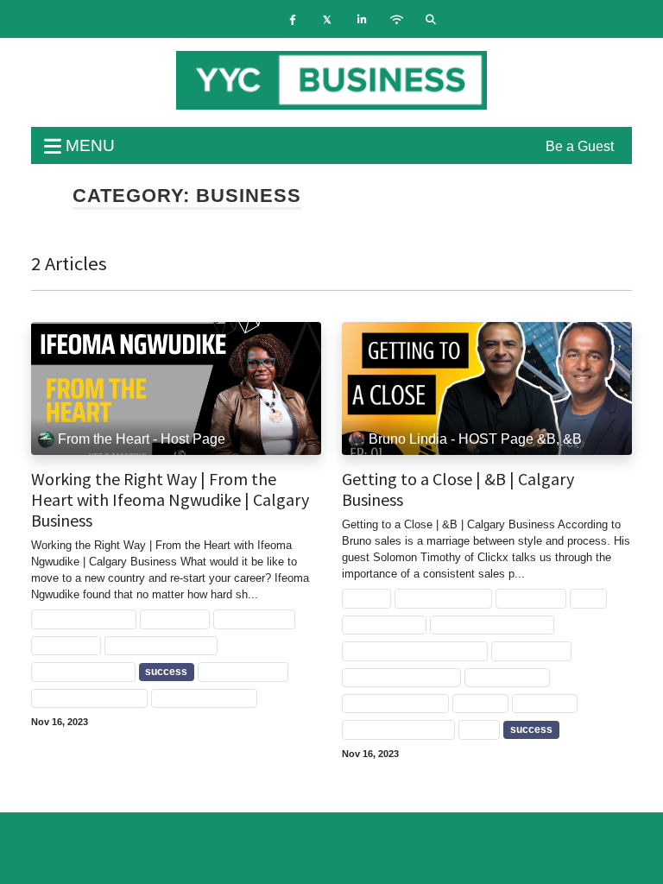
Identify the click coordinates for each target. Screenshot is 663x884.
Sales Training (384, 625)
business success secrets (415, 651)
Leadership (174, 620)
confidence (66, 646)
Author (366, 599)
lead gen (480, 704)
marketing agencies (398, 729)
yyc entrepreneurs (203, 698)
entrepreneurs (506, 678)
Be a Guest (580, 146)
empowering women (160, 646)
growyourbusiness (395, 704)
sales (478, 729)
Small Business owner (491, 625)
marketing (545, 704)
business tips (531, 651)
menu (88, 145)
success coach (243, 672)
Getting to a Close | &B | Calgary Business (458, 489)
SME (589, 599)
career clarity (254, 620)
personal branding (83, 672)
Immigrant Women (84, 620)
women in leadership (89, 698)
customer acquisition (401, 678)
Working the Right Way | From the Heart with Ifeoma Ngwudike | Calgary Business (170, 500)
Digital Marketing (442, 599)
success (166, 672)
